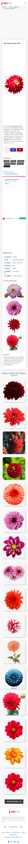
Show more (7, 166)
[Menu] (25, 2)
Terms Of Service (6, 832)
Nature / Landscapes (14, 7)
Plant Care (20, 163)
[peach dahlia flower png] (14, 651)
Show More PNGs (13, 801)
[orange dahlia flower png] (14, 599)
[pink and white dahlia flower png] (14, 546)
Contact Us (9, 364)
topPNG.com (18, 837)
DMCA (23, 832)
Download (23, 218)
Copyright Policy (13, 826)
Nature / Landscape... (18, 262)
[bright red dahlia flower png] (14, 416)
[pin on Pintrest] (23, 381)
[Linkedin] (18, 842)
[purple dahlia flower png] (14, 520)
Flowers (6, 161)
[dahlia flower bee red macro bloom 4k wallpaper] (14, 468)
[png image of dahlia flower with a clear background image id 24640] (14, 729)
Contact (21, 826)
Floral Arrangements (10, 163)
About (5, 826)
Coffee (7, 183)
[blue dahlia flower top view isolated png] (14, 677)
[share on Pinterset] (20, 150)
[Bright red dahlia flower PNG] (14, 342)
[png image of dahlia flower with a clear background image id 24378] (14, 703)
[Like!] (7, 150)
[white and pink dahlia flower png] (14, 625)
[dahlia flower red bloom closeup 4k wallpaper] (14, 442)
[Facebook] (13, 150)
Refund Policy (13, 834)
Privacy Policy (16, 832)
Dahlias (13, 161)
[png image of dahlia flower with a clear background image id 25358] (14, 782)
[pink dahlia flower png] (14, 573)
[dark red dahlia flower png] (14, 390)
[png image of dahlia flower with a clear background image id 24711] (14, 756)
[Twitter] (8, 842)
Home (5, 7)
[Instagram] (15, 842)
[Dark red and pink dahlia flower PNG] (14, 325)
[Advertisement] (14, 26)
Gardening (20, 161)
